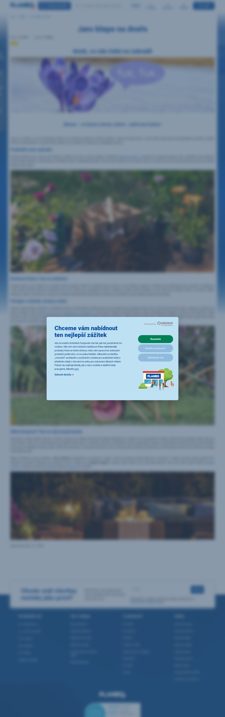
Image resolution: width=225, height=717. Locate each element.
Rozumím (155, 339)
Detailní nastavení (155, 348)
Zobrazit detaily (64, 374)
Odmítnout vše (156, 357)
